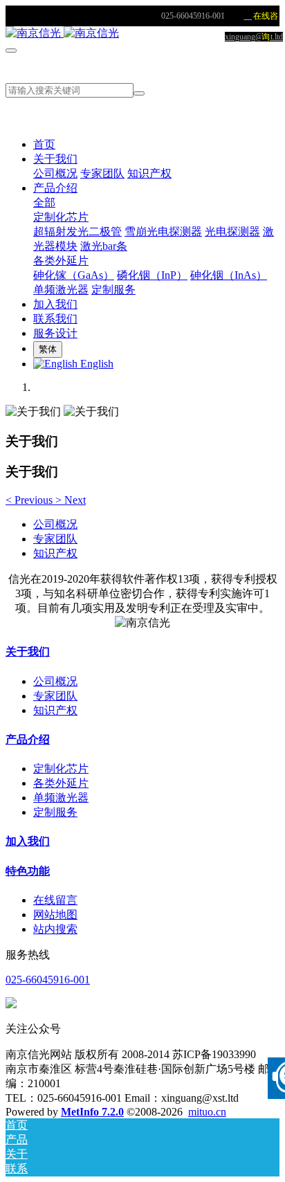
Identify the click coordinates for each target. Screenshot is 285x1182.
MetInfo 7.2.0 (92, 1112)
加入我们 (28, 841)
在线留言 (55, 900)
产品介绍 (28, 739)
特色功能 (28, 871)
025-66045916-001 (48, 979)
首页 (44, 144)
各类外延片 (61, 783)
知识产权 (55, 553)
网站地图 (55, 914)
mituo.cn (207, 1112)
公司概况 (55, 524)
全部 (44, 202)
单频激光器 (61, 797)
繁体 (48, 349)
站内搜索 (55, 929)
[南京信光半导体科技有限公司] (142, 33)
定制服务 (55, 812)
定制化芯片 (61, 768)
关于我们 (28, 651)
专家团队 (55, 539)
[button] (30, 500)
